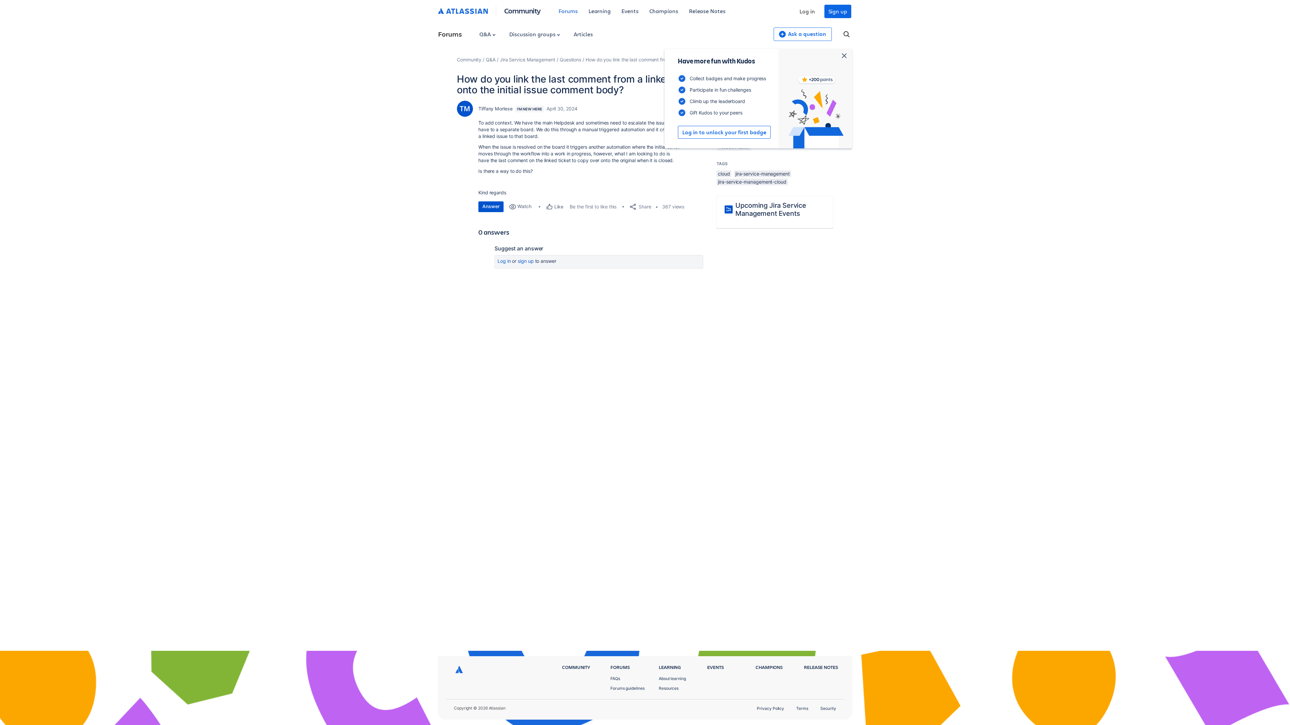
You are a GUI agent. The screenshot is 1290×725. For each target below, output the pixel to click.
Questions (570, 59)
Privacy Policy (770, 708)
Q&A (485, 34)
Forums (568, 10)
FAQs (615, 678)
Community (522, 10)
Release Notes (707, 10)
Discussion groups (533, 34)
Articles (583, 34)
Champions (663, 10)
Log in (807, 11)
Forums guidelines (627, 688)
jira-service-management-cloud (752, 182)
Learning (600, 10)
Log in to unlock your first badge (724, 132)
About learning (672, 678)
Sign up (837, 11)
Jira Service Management (527, 59)
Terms (802, 708)
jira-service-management (762, 174)
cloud (724, 174)
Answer (491, 206)
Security (828, 708)
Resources (669, 688)
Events (630, 10)
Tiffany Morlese (495, 108)
